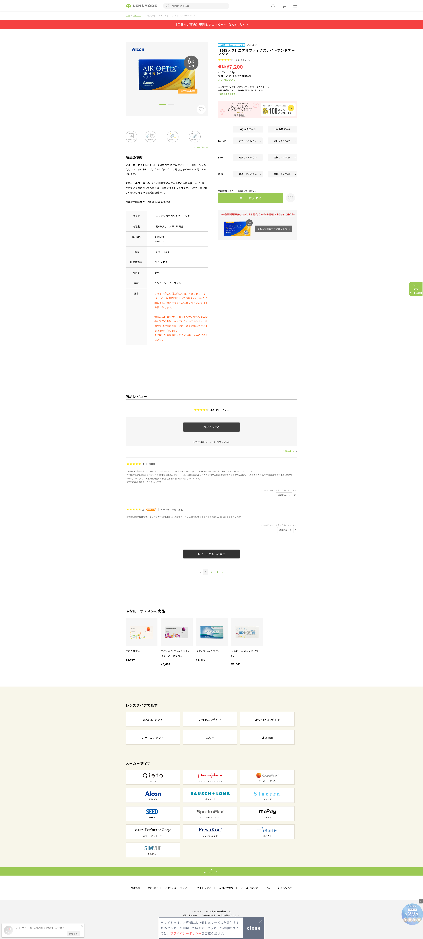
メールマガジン (249, 887)
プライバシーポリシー (177, 887)
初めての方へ (285, 887)
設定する (73, 934)
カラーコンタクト (153, 738)
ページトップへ (211, 872)
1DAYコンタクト (153, 719)
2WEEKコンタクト (210, 719)
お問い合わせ (226, 887)
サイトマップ (204, 887)
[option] (167, 74)
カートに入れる (250, 198)
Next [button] (210, 73)
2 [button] (171, 105)
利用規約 (153, 887)
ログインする (211, 427)
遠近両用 (267, 738)
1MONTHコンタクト (267, 719)
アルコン (137, 15)
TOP (128, 15)
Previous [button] (123, 73)
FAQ (268, 887)
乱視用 (210, 738)
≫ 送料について (226, 79)
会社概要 (135, 887)
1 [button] (162, 105)
